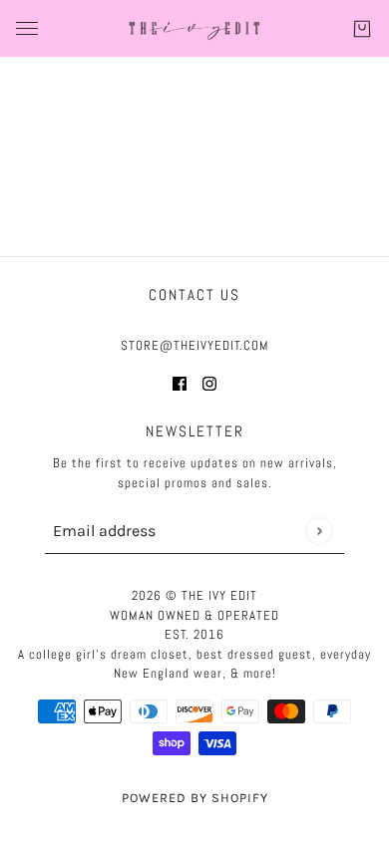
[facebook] (179, 383)
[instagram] (209, 383)
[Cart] (362, 29)
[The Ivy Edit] (194, 28)
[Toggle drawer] (27, 28)
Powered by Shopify (195, 797)
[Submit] (318, 530)
